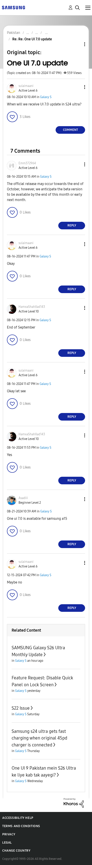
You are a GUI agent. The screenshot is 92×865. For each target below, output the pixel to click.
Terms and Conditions (21, 826)
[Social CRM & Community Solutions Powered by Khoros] (74, 802)
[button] (77, 87)
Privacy (8, 834)
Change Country (16, 851)
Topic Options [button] (77, 44)
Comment (70, 130)
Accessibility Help (17, 818)
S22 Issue (21, 708)
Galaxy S (46, 97)
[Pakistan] (13, 7)
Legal (7, 842)
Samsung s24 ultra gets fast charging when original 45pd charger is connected (39, 738)
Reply (71, 225)
